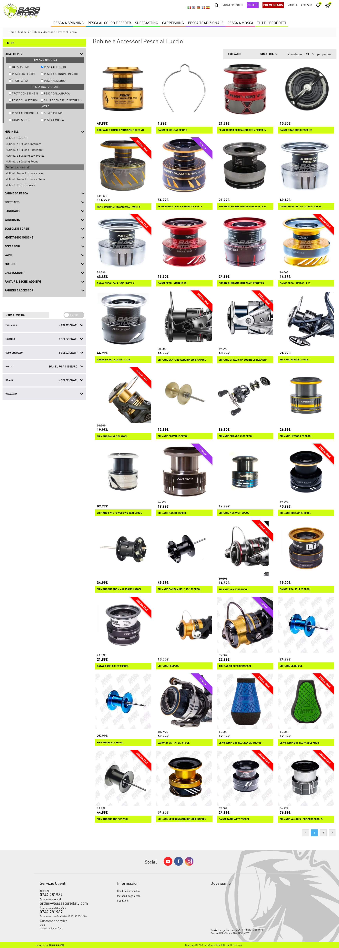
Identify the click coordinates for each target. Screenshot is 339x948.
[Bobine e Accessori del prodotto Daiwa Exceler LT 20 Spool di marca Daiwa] (123, 625)
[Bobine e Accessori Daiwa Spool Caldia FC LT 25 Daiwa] (123, 318)
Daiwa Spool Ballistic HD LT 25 (115, 283)
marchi (292, 5)
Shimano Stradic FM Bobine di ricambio (243, 359)
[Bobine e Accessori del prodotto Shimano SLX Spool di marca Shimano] (306, 625)
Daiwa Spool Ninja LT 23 (172, 283)
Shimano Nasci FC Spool (172, 513)
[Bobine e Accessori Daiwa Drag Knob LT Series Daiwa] (306, 89)
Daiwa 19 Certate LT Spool (174, 742)
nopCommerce (56, 944)
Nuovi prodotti (232, 5)
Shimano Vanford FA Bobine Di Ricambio (182, 359)
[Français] (203, 7)
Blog (42, 924)
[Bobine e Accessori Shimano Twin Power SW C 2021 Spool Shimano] (123, 471)
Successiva (332, 832)
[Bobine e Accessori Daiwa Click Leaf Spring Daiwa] (184, 89)
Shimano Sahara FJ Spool (112, 436)
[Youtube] (167, 865)
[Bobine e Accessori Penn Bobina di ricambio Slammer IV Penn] (184, 165)
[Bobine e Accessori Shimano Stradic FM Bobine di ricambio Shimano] (245, 318)
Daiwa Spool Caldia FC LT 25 (113, 359)
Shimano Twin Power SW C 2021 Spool (119, 512)
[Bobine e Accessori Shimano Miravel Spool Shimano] (306, 318)
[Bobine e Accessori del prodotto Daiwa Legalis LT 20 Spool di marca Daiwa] (306, 548)
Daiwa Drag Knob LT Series (296, 130)
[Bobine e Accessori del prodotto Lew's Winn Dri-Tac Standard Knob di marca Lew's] (245, 701)
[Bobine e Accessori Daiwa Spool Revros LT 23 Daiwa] (306, 242)
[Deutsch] (198, 7)
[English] (193, 7)
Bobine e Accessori (17, 167)
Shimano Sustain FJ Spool (295, 513)
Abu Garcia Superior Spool (235, 666)
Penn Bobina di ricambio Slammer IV (180, 206)
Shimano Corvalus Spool (173, 436)
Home (12, 32)
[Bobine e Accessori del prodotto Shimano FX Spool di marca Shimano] (184, 625)
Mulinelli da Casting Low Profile (24, 155)
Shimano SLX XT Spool (110, 742)
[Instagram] (189, 865)
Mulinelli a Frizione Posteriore (24, 149)
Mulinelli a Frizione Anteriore (23, 144)
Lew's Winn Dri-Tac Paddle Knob (299, 742)
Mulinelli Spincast (16, 138)
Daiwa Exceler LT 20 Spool (113, 666)
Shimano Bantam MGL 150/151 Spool (179, 589)
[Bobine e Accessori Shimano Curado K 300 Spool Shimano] (245, 395)
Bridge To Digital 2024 (51, 927)
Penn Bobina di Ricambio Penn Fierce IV (242, 130)
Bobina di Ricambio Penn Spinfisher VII (120, 130)
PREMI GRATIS (273, 5)
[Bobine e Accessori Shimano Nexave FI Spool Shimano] (245, 471)
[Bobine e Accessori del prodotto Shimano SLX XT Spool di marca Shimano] (123, 701)
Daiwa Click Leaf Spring (172, 130)
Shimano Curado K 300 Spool (236, 436)
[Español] (208, 7)
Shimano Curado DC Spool (112, 819)
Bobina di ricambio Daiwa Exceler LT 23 (242, 206)
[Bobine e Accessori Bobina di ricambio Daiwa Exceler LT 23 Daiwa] (245, 165)
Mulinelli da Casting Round (21, 161)
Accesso (306, 5)
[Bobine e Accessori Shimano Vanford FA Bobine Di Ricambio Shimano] (184, 318)
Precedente (305, 832)
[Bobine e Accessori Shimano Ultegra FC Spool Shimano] (306, 395)
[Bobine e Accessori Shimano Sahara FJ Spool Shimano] (123, 395)
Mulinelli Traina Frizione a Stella (25, 179)
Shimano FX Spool (168, 665)
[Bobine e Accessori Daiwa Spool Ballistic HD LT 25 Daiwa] (123, 242)
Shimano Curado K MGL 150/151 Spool (119, 589)
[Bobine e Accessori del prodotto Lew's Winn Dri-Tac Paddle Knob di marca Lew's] (306, 701)
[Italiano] (189, 7)
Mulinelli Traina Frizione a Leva (24, 173)
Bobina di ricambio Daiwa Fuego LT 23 (241, 283)
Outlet (252, 5)
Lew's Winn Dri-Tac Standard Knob (240, 742)
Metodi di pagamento (128, 895)
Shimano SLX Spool (291, 665)
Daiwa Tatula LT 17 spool (234, 819)
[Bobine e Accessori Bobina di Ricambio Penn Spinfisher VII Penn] (123, 89)
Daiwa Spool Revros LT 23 (295, 283)
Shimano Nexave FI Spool (234, 512)
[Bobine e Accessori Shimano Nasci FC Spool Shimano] (184, 471)
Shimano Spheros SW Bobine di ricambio (182, 818)
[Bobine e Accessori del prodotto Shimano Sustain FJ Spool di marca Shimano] (306, 471)
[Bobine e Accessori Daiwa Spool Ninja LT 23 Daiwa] (184, 242)
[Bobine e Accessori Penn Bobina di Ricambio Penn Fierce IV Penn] (245, 89)
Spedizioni (122, 900)
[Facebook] (178, 864)
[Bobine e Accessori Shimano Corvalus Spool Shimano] (184, 395)
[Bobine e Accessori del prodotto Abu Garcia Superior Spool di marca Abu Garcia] (245, 625)
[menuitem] (68, 924)
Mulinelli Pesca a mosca (20, 185)
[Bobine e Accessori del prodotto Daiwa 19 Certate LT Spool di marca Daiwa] (184, 701)
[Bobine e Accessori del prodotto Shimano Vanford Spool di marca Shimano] (245, 548)
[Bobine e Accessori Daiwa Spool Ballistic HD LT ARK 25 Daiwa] (306, 165)
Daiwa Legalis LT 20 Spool (295, 589)
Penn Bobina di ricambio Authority (118, 206)
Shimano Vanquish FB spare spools (301, 819)
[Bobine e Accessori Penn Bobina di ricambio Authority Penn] (123, 165)
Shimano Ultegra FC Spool (296, 436)
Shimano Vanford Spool (233, 589)
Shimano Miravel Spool (294, 359)
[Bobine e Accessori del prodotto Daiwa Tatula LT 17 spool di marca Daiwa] (245, 778)
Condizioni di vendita (128, 891)
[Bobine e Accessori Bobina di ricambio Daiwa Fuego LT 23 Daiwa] (245, 242)
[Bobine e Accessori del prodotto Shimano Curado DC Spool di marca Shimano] (123, 778)
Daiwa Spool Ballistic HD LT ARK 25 (301, 206)
